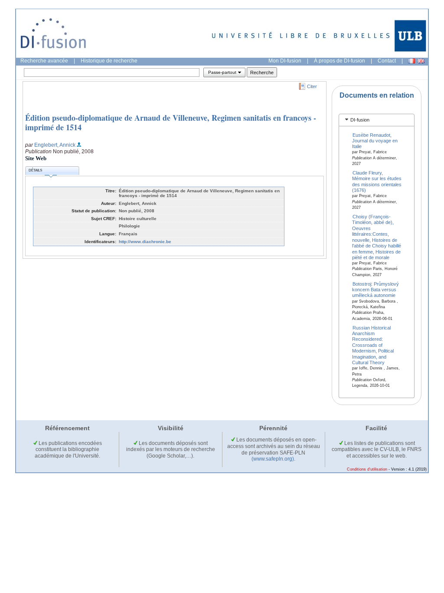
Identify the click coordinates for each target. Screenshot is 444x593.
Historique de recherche (109, 61)
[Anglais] (421, 61)
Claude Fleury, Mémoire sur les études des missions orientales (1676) (377, 181)
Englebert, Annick (54, 145)
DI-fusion (359, 119)
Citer (312, 86)
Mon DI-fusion (284, 61)
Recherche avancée (44, 61)
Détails (35, 170)
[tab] (377, 120)
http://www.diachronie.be (145, 241)
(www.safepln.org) (272, 459)
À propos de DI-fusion (339, 61)
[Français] (411, 61)
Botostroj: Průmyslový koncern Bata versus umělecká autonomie (375, 289)
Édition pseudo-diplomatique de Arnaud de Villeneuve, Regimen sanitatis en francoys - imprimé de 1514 (170, 122)
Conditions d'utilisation (367, 469)
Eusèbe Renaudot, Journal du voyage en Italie (375, 140)
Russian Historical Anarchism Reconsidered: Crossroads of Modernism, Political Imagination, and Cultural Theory (373, 345)
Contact (387, 61)
